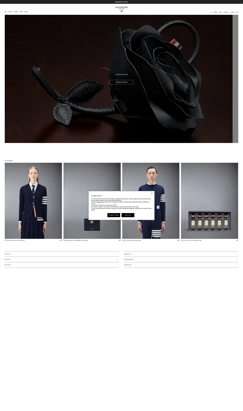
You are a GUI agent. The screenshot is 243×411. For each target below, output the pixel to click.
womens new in (128, 254)
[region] (121, 205)
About (220, 12)
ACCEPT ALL (128, 215)
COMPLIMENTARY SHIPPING (121, 1)
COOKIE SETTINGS (114, 215)
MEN (6, 12)
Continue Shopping (121, 82)
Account (232, 12)
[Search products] (211, 12)
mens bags (7, 259)
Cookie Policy (100, 202)
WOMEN (10, 12)
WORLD (26, 12)
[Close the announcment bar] (240, 2)
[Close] (152, 193)
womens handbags (128, 259)
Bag (237, 12)
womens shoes (127, 264)
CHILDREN (15, 12)
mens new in (8, 254)
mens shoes (8, 264)
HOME (21, 12)
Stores (215, 12)
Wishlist (226, 12)
